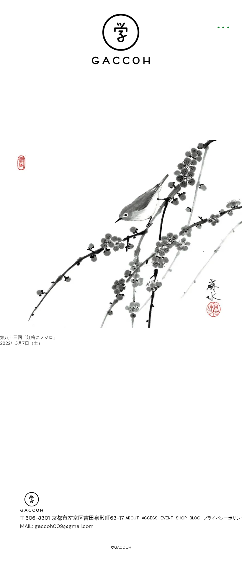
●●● (224, 27)
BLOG (195, 518)
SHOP (181, 518)
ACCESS (150, 518)
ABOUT (132, 518)
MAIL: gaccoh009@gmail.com (57, 526)
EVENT (167, 518)
